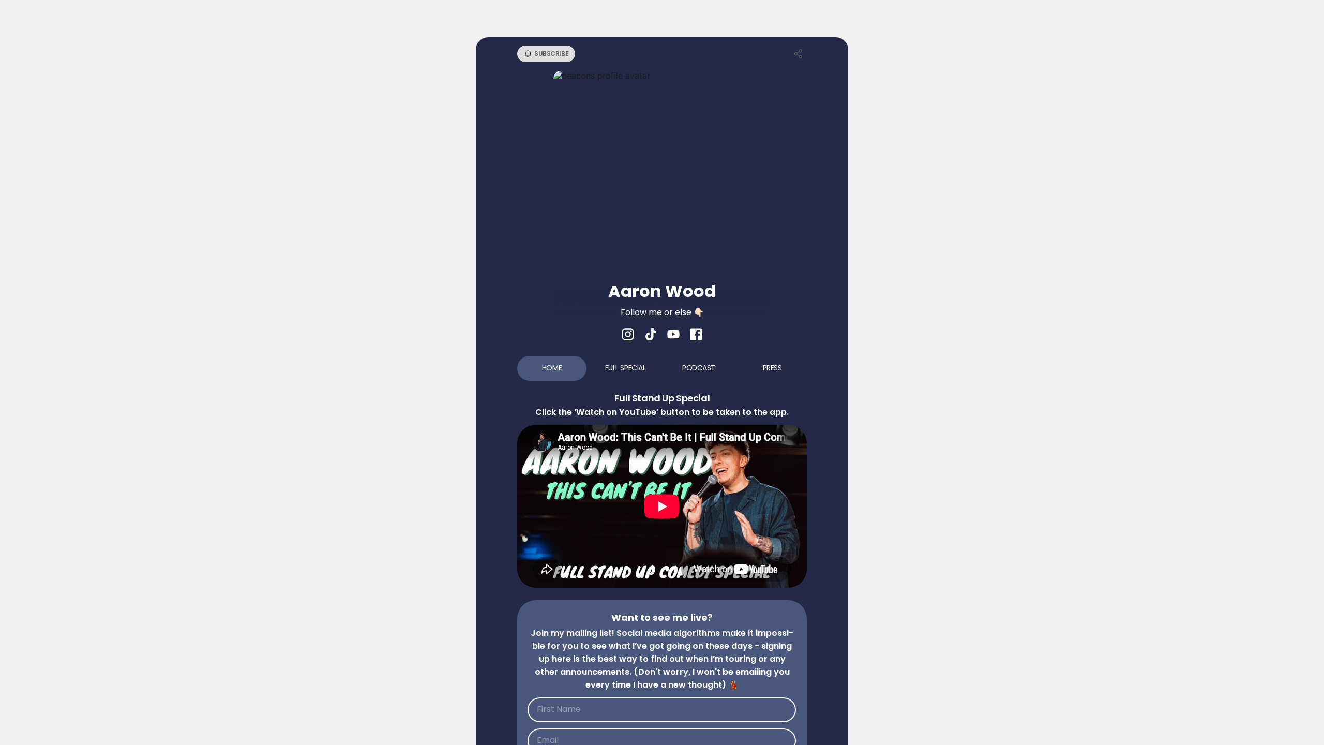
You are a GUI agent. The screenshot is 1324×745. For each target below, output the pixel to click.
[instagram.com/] (627, 335)
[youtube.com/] (673, 335)
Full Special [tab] (625, 368)
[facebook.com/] (696, 335)
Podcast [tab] (698, 368)
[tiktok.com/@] (650, 335)
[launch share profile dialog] (798, 54)
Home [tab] (552, 368)
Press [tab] (772, 368)
